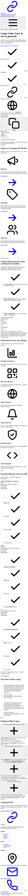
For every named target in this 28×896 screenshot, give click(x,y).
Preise (11, 14)
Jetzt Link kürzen (5, 45)
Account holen (14, 45)
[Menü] (13, 23)
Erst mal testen (12, 811)
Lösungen (3, 14)
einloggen (7, 759)
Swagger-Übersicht (16, 761)
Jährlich (6, 481)
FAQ (15, 14)
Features (8, 14)
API (5, 838)
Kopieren (14, 129)
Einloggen (3, 16)
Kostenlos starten (10, 16)
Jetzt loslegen (4, 488)
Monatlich (16, 481)
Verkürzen (18, 112)
